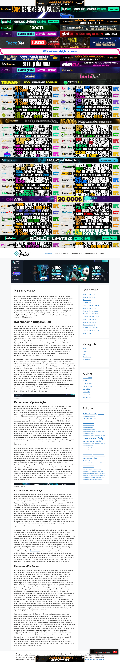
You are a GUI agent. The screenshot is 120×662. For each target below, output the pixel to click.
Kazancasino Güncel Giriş (100, 443)
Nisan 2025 (86, 392)
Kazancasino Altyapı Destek (98, 420)
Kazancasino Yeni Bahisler (88, 475)
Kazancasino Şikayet (91, 253)
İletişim (102, 253)
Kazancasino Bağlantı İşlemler (89, 431)
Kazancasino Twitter (87, 471)
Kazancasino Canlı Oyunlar (88, 435)
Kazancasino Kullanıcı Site (98, 454)
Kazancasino (48, 253)
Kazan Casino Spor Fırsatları (89, 469)
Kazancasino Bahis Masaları (88, 425)
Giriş (84, 354)
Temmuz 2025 (87, 383)
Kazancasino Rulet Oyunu (100, 462)
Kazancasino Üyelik (89, 322)
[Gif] (60, 121)
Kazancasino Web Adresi (100, 473)
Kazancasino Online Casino (88, 462)
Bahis (84, 348)
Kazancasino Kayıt (89, 325)
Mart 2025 (86, 394)
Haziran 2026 (87, 378)
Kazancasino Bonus (89, 319)
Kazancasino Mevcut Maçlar (88, 456)
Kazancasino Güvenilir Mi (91, 330)
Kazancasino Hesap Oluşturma (89, 447)
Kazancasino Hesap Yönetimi (89, 449)
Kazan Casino (101, 414)
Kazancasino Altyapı (89, 308)
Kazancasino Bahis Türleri (88, 427)
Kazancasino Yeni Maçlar (99, 475)
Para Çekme (87, 357)
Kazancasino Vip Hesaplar (88, 473)
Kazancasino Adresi (89, 294)
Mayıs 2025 (86, 389)
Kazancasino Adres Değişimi (89, 416)
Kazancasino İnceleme (61, 253)
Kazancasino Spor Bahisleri (88, 467)
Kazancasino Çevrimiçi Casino (89, 477)
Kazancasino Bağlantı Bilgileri (89, 429)
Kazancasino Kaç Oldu (90, 328)
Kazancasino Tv (98, 469)
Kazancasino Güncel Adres (88, 443)
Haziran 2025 (87, 386)
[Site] (30, 89)
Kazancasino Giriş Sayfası (91, 305)
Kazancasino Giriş (76, 253)
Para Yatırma (87, 360)
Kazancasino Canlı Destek (91, 314)
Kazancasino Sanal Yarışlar (88, 465)
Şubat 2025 (87, 397)
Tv (83, 362)
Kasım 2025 (87, 381)
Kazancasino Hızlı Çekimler (88, 452)
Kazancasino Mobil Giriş (91, 316)
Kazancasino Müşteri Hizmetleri (90, 459)
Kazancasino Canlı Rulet (100, 435)
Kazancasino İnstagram (90, 311)
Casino (85, 351)
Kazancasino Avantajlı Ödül (88, 423)
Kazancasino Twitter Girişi (97, 471)
